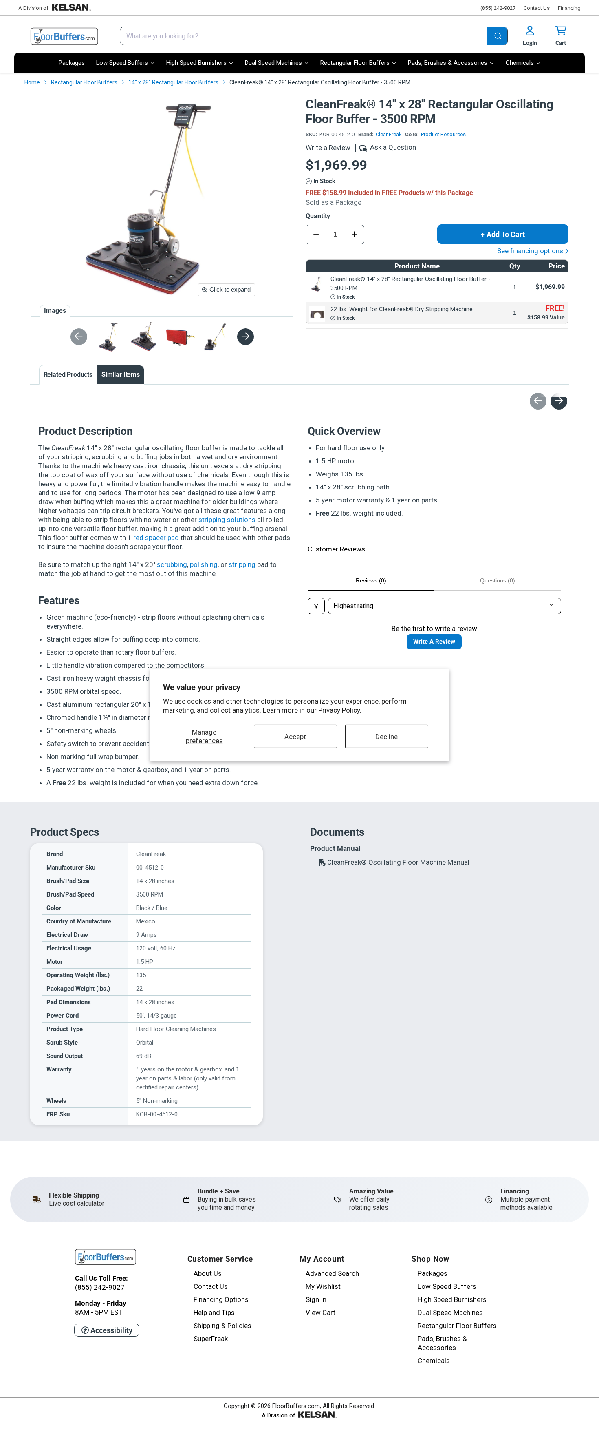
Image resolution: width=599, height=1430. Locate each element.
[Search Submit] (497, 36)
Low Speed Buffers (447, 1286)
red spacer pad (156, 537)
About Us (208, 1273)
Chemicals (434, 1361)
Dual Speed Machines (450, 1312)
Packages (432, 1273)
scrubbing (172, 564)
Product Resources (443, 134)
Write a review (434, 641)
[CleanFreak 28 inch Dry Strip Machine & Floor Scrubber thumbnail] (110, 337)
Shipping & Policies (222, 1326)
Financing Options (221, 1299)
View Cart (320, 1312)
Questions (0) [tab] (497, 580)
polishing (204, 564)
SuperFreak (211, 1339)
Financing (569, 8)
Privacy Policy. (339, 710)
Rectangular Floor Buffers (457, 1326)
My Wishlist (323, 1286)
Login (530, 43)
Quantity (318, 216)
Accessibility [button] (110, 1330)
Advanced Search (332, 1273)
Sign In (316, 1299)
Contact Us (537, 8)
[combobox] (314, 36)
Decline (386, 736)
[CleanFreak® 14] (145, 337)
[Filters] (316, 606)
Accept (295, 736)
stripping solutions (226, 520)
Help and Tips (214, 1312)
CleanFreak (389, 134)
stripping (242, 564)
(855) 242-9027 (497, 8)
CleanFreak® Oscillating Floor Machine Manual (397, 862)
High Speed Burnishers (452, 1299)
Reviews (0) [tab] (371, 580)
